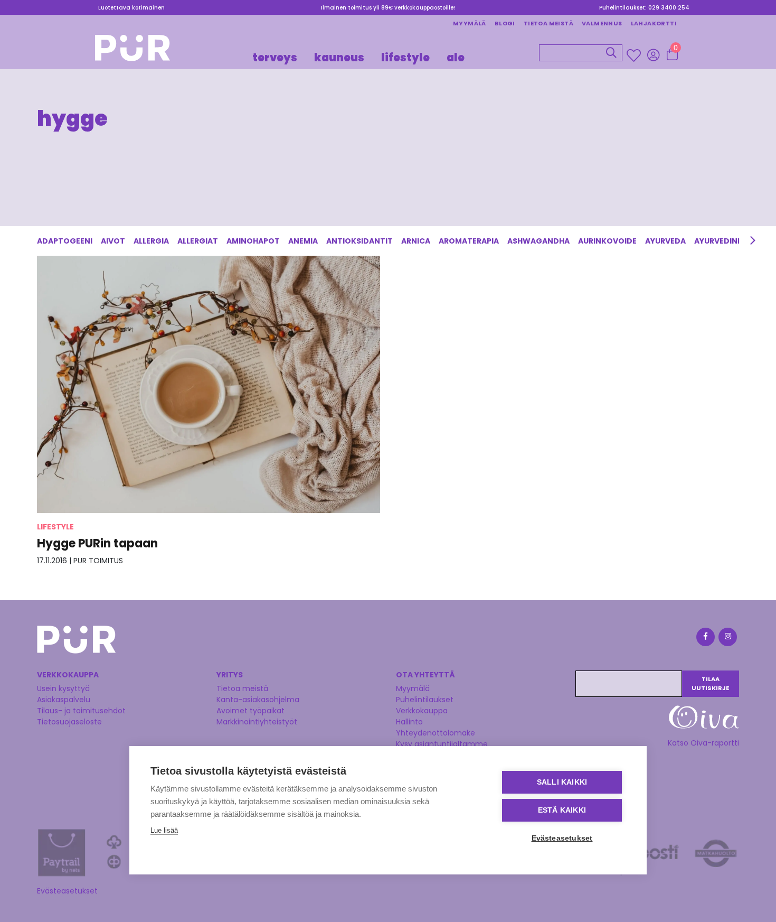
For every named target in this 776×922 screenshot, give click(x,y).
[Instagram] (727, 638)
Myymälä (469, 23)
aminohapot (253, 241)
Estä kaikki (562, 810)
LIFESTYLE (405, 57)
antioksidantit (359, 241)
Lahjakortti (654, 23)
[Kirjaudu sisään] (653, 54)
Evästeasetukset (67, 891)
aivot (113, 241)
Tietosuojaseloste (69, 721)
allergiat (197, 241)
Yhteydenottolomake (435, 733)
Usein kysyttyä (63, 688)
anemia (303, 241)
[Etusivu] (132, 51)
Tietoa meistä (548, 23)
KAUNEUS (339, 57)
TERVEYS (274, 57)
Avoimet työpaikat (250, 710)
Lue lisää (164, 830)
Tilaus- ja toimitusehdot (81, 710)
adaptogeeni (64, 241)
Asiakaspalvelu (63, 699)
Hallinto (409, 721)
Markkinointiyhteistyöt (256, 721)
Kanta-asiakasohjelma (257, 699)
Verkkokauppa (422, 710)
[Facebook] (705, 638)
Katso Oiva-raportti (703, 743)
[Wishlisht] (635, 55)
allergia (151, 241)
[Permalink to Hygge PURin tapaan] (208, 383)
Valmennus (602, 23)
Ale (456, 57)
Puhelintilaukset (424, 699)
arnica (415, 241)
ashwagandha (538, 241)
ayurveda (665, 241)
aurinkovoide (607, 241)
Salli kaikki (562, 782)
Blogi (505, 23)
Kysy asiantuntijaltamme (442, 744)
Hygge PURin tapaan (97, 543)
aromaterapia (469, 241)
